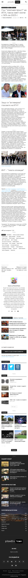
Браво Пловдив (12, 236)
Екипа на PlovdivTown (7, 17)
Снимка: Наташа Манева (6, 166)
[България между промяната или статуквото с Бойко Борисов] (5, 330)
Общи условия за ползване (18, 570)
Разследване (4, 437)
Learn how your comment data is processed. (13, 356)
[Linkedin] (11, 561)
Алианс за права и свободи (18, 234)
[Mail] (12, 311)
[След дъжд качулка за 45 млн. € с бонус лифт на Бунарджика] (5, 478)
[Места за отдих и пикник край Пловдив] (21, 434)
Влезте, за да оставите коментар (14, 351)
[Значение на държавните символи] (5, 381)
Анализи (3, 325)
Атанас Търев (4, 236)
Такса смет (15, 248)
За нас (9, 570)
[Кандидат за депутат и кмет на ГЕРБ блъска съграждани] (5, 496)
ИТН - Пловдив (12, 243)
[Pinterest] (15, 561)
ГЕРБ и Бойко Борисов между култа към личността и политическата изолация (17, 323)
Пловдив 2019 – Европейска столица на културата (20, 426)
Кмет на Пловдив (5, 245)
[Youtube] (18, 311)
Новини (10, 7)
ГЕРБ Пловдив (12, 238)
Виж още (13, 406)
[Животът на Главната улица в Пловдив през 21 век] (7, 420)
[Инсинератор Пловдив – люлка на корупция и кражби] (5, 503)
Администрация (14, 5)
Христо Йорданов (5, 250)
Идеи (16, 437)
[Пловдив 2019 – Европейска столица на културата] (21, 420)
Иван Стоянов (5, 243)
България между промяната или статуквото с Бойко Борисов (17, 330)
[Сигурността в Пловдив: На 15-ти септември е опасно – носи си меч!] (7, 434)
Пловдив (8, 5)
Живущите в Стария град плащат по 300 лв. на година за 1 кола (21, 268)
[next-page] (5, 342)
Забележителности (5, 423)
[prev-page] (2, 342)
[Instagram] (7, 561)
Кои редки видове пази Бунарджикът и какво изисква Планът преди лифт (17, 464)
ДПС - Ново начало (6, 239)
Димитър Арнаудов (20, 238)
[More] (17, 23)
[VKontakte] (12, 565)
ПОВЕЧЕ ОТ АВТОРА (18, 318)
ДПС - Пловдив (14, 239)
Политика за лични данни (14, 572)
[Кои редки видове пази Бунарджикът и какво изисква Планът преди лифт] (5, 464)
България (19, 236)
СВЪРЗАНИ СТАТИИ (7, 318)
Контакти (5, 570)
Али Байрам (9, 234)
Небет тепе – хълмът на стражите (18, 399)
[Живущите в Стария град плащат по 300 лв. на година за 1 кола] (5, 337)
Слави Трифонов (19, 246)
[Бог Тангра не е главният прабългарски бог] (5, 394)
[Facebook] (9, 311)
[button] (2, 2)
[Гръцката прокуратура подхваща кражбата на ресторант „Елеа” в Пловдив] (5, 489)
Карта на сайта (14, 552)
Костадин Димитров (15, 245)
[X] (15, 311)
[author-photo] (14, 283)
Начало (3, 5)
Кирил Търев (19, 243)
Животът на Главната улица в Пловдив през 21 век (6, 426)
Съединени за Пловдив (6, 248)
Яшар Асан (13, 250)
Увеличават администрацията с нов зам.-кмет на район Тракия (7, 269)
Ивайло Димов (16, 241)
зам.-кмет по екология (6, 241)
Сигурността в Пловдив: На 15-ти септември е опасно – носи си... (7, 441)
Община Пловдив (5, 246)
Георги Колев (4, 238)
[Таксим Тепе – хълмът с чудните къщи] (5, 387)
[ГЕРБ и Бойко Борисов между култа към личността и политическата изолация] (5, 323)
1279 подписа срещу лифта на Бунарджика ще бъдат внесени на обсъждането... (18, 471)
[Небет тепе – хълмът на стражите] (5, 401)
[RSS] (19, 561)
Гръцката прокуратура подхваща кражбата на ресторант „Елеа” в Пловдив (18, 489)
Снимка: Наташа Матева (6, 98)
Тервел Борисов (22, 248)
